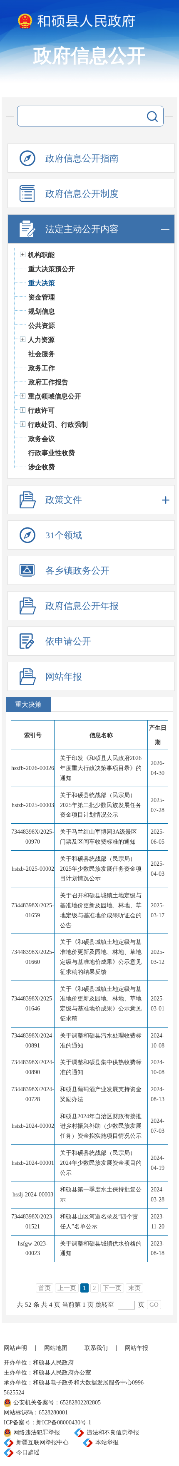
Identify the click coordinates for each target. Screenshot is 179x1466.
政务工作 (41, 367)
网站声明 (15, 1348)
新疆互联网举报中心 (42, 1442)
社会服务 (41, 353)
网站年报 (136, 1348)
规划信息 (41, 311)
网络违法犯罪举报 (36, 1432)
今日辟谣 (28, 1452)
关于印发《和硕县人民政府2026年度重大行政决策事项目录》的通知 (101, 768)
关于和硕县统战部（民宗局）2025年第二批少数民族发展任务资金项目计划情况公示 (101, 805)
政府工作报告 (48, 382)
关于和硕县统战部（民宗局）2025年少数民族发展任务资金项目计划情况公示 (101, 869)
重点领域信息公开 (54, 396)
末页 (134, 1288)
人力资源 (41, 339)
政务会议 (41, 438)
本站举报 (107, 1442)
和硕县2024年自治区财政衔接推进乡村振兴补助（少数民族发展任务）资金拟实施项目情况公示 (101, 1126)
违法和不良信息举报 (113, 1432)
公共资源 (41, 325)
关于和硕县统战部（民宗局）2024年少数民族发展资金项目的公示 (101, 1163)
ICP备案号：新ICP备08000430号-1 (47, 1422)
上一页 (66, 1288)
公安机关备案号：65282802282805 (57, 1402)
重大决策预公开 (51, 268)
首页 (44, 1288)
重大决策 (41, 283)
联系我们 (96, 1348)
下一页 (112, 1288)
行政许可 (41, 410)
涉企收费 (41, 467)
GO (154, 1304)
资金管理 (41, 297)
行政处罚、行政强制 (58, 424)
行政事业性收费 (51, 452)
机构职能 (41, 254)
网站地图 (55, 1348)
